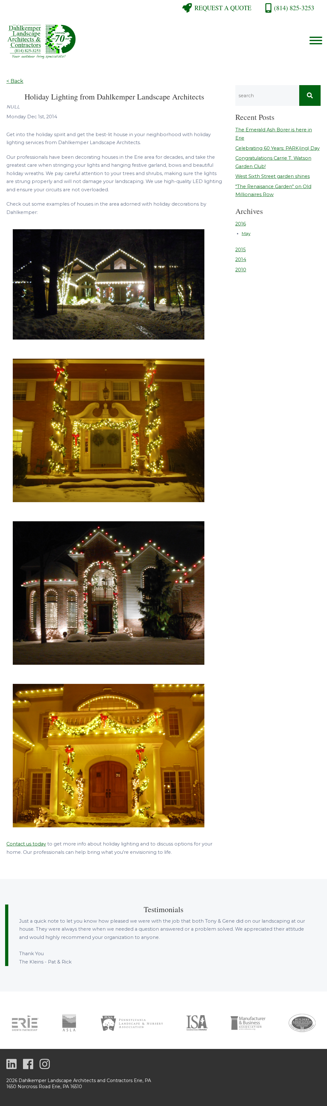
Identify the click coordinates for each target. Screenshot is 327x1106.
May (246, 233)
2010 (240, 270)
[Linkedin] (11, 1064)
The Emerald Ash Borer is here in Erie (273, 134)
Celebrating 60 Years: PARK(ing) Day (277, 148)
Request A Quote (222, 8)
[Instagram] (45, 1064)
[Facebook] (28, 1064)
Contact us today (26, 844)
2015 (240, 250)
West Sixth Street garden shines (272, 176)
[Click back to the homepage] (119, 41)
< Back (14, 81)
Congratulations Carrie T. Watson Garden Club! (273, 162)
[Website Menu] (316, 41)
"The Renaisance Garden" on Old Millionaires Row (273, 191)
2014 (240, 259)
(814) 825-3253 (294, 8)
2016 (240, 224)
